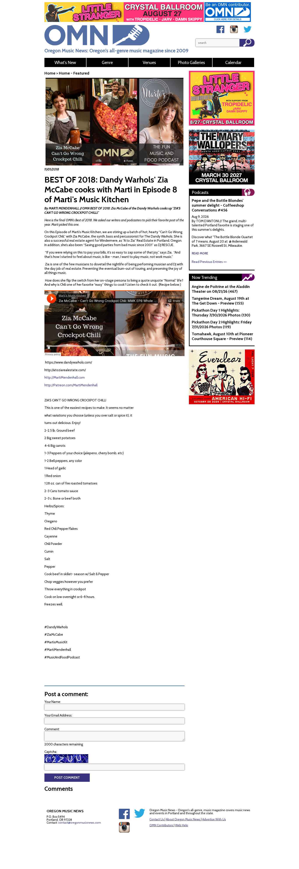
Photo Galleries (191, 62)
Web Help (181, 825)
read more (200, 253)
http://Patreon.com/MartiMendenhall (70, 385)
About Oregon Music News (183, 819)
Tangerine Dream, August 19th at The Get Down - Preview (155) (220, 301)
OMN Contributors (161, 825)
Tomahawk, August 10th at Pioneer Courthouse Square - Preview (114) (222, 336)
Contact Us (157, 819)
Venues (149, 62)
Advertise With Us (214, 819)
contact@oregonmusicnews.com (79, 822)
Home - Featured (74, 73)
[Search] (247, 43)
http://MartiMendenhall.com (64, 378)
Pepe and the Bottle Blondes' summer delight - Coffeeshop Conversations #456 (218, 205)
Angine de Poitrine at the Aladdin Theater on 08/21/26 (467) (221, 289)
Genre (107, 62)
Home (49, 73)
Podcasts (200, 192)
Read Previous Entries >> (209, 262)
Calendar (233, 62)
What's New (65, 62)
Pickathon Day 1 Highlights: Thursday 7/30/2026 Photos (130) (221, 312)
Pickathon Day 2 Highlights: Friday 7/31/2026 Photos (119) (222, 324)
